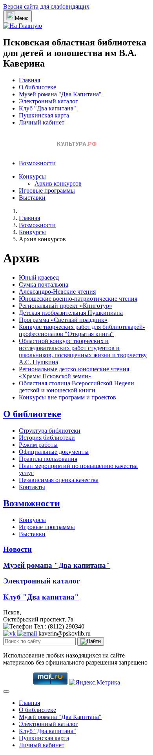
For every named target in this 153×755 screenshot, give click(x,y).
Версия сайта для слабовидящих (46, 6)
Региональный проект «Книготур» (65, 305)
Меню (22, 18)
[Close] (6, 691)
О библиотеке (37, 87)
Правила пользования (48, 458)
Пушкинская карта (44, 115)
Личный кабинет (41, 122)
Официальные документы (54, 451)
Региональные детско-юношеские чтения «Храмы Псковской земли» (74, 372)
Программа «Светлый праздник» (63, 319)
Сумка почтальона (43, 284)
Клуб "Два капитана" (47, 108)
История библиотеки (47, 437)
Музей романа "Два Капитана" (60, 94)
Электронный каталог (48, 101)
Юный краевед (39, 277)
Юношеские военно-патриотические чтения (78, 298)
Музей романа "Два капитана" (56, 565)
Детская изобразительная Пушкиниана (71, 312)
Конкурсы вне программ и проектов (67, 397)
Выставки (32, 197)
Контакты (32, 487)
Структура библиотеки (49, 430)
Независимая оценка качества (58, 480)
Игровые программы (47, 190)
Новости (17, 549)
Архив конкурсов (58, 183)
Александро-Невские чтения (57, 291)
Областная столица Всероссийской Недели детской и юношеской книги (76, 387)
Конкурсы (32, 176)
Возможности (37, 163)
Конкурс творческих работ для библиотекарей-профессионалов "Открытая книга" (82, 330)
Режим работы (38, 444)
